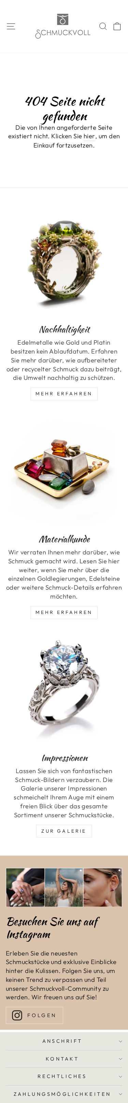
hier (89, 136)
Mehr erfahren (64, 612)
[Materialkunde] (64, 469)
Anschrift (62, 1041)
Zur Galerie (63, 831)
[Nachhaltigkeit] (64, 260)
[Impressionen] (64, 688)
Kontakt (62, 1058)
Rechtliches (62, 1076)
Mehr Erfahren (64, 393)
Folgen (42, 1015)
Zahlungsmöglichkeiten (62, 1094)
